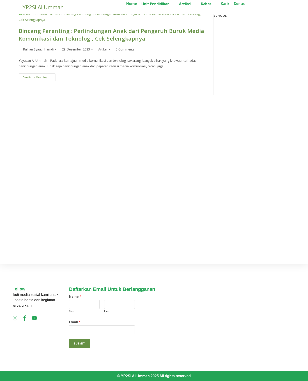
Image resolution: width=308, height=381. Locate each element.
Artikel (102, 49)
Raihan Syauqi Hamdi (38, 49)
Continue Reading (39, 76)
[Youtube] (34, 318)
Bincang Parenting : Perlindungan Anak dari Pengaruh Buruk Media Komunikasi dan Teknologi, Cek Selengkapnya (111, 34)
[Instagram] (15, 318)
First (72, 311)
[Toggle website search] (251, 4)
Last (107, 311)
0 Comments (125, 49)
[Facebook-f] (24, 318)
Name (75, 296)
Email (74, 322)
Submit (79, 343)
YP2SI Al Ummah (43, 7)
